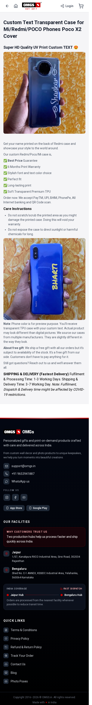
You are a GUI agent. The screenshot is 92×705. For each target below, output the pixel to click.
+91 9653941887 (23, 473)
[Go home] (16, 6)
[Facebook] (15, 497)
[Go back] (7, 6)
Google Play (40, 508)
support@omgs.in (24, 466)
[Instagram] (6, 497)
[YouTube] (24, 497)
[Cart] (81, 6)
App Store (16, 508)
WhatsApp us (21, 481)
